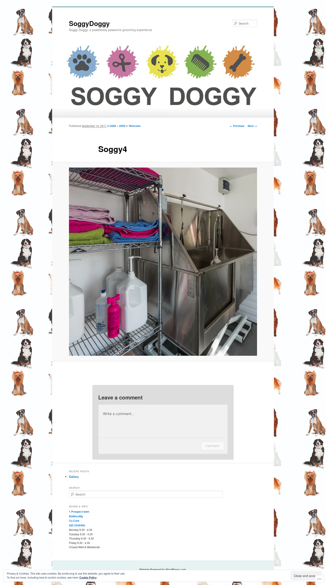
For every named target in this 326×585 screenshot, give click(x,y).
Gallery (141, 112)
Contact (158, 112)
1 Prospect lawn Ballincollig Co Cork (79, 516)
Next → (252, 126)
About (93, 112)
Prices (126, 112)
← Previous (237, 126)
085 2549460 (77, 525)
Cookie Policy (88, 577)
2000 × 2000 (117, 126)
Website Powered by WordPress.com (162, 569)
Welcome (76, 112)
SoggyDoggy (89, 23)
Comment (212, 446)
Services (109, 112)
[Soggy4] (163, 262)
